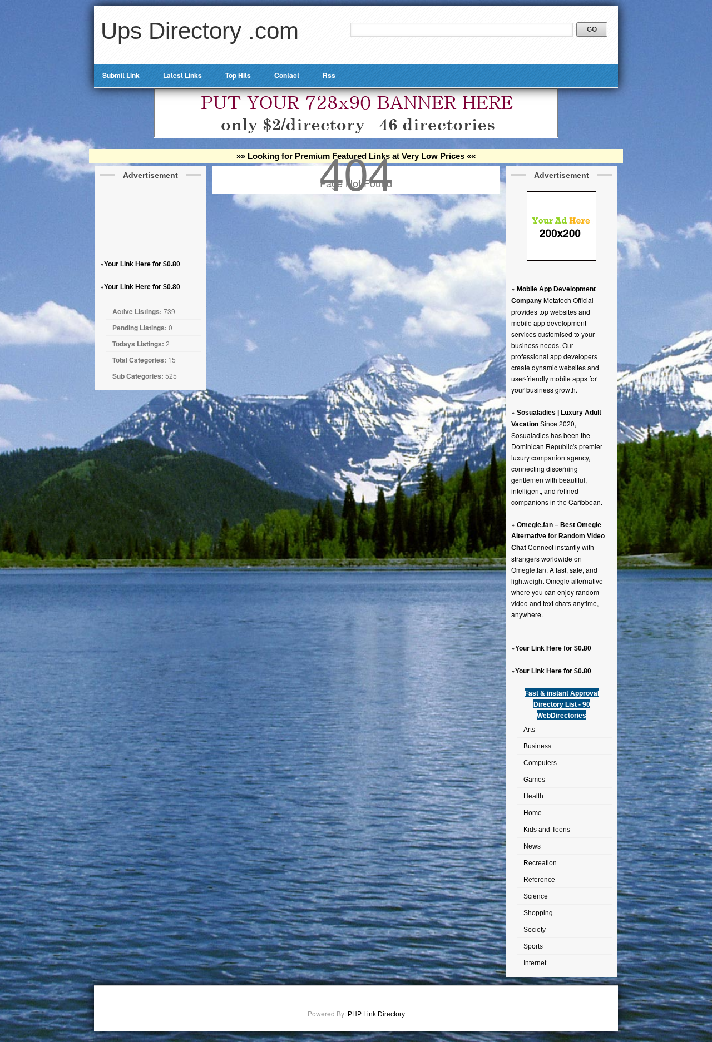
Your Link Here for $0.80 (142, 264)
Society (534, 930)
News (532, 846)
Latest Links (182, 75)
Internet (534, 963)
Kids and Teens (546, 829)
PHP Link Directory (376, 1014)
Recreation (540, 863)
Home (532, 813)
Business (537, 746)
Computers (540, 763)
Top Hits (238, 75)
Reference (539, 880)
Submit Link (121, 75)
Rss (329, 75)
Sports (533, 946)
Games (534, 779)
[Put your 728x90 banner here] (356, 136)
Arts (529, 729)
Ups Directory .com (200, 31)
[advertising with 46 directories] (561, 258)
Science (535, 896)
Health (533, 796)
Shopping (538, 913)
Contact (286, 75)
